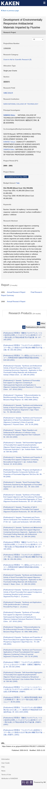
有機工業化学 (8, 93)
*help (17, 183)
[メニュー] (44, 2)
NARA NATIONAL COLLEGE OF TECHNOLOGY (20, 104)
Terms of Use (6, 774)
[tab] (24, 313)
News (3, 771)
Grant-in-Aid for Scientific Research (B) (17, 59)
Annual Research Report (16, 292)
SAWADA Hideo (9, 115)
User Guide (5, 763)
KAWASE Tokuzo (9, 142)
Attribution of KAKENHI (9, 778)
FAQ (3, 767)
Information (5, 759)
